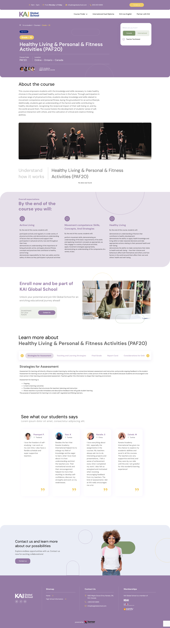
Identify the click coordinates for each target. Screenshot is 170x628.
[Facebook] (21, 601)
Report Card (112, 355)
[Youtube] (26, 601)
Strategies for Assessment (39, 355)
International (142, 33)
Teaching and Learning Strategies (71, 355)
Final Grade (97, 355)
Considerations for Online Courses (139, 355)
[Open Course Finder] (87, 14)
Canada (129, 33)
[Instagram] (17, 601)
